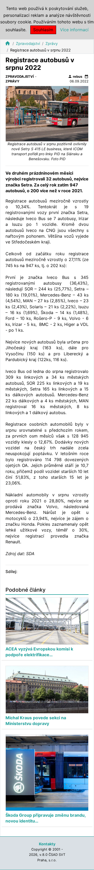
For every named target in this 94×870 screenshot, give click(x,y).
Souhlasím (43, 29)
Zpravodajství (28, 43)
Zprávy (51, 43)
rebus (75, 76)
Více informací (74, 29)
